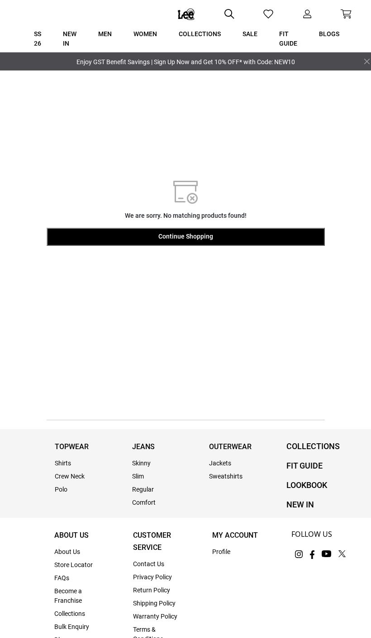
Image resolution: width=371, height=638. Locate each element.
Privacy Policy (152, 577)
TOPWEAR (72, 446)
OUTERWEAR (230, 446)
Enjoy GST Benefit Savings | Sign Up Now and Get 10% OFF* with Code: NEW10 (185, 62)
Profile (221, 551)
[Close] (367, 61)
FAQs (61, 578)
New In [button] (69, 38)
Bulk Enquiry (71, 626)
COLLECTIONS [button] (200, 34)
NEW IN (300, 504)
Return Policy (151, 590)
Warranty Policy (155, 616)
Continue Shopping (185, 236)
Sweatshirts (226, 476)
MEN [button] (105, 34)
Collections (69, 613)
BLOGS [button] (329, 34)
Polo (61, 489)
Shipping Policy (154, 603)
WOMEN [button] (145, 34)
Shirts (63, 463)
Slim (138, 476)
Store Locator (73, 564)
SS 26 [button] (37, 38)
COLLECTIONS (313, 446)
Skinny (141, 463)
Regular (143, 489)
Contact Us (148, 564)
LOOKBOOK (306, 485)
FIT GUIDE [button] (288, 38)
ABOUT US (71, 535)
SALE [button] (250, 34)
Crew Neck (70, 476)
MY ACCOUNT (235, 535)
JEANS (143, 446)
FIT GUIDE (304, 465)
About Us (67, 551)
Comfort (144, 502)
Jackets (220, 463)
